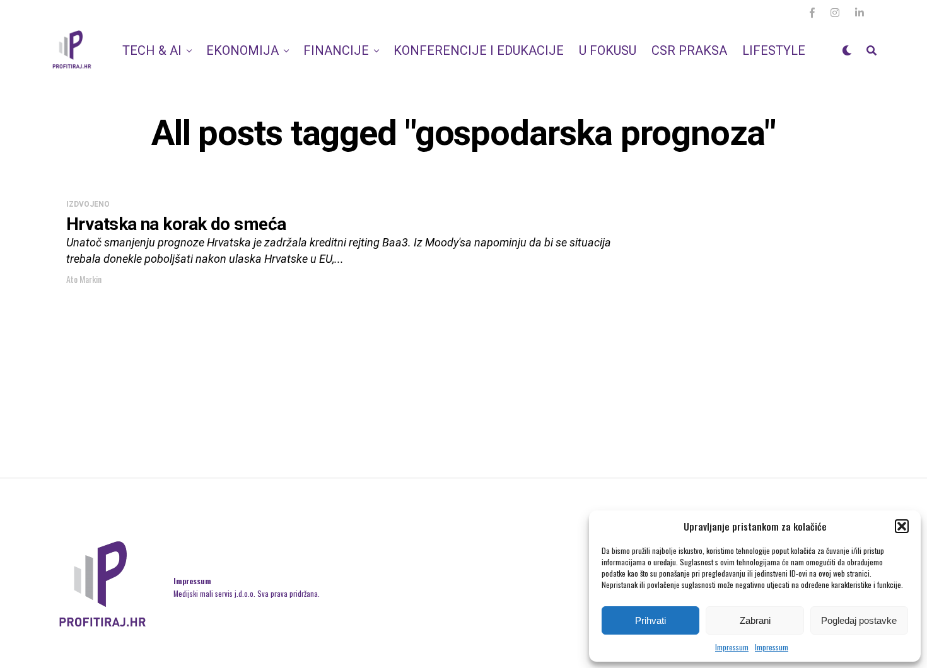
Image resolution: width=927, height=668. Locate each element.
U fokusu (607, 50)
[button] (901, 526)
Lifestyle (773, 50)
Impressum (732, 647)
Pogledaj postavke (859, 620)
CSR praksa (689, 50)
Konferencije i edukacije (479, 50)
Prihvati (650, 620)
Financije (336, 50)
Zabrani (755, 620)
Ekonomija (242, 50)
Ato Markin (84, 278)
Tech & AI (152, 50)
